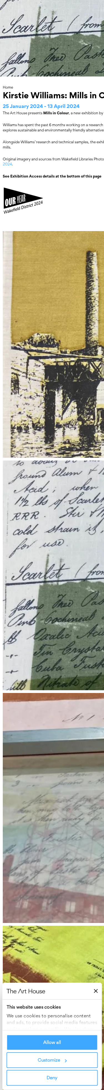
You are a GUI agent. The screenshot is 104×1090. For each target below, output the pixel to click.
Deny (52, 1078)
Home (8, 87)
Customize (49, 1060)
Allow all (52, 1042)
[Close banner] (96, 991)
